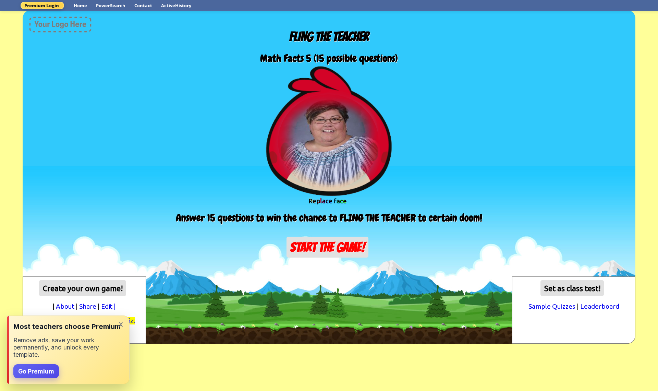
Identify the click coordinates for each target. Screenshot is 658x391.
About (65, 306)
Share (87, 306)
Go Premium (36, 371)
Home (80, 5)
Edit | (108, 306)
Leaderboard (599, 306)
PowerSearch (110, 5)
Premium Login (41, 5)
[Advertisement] (329, 281)
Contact (143, 5)
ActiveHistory (176, 5)
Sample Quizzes (551, 306)
